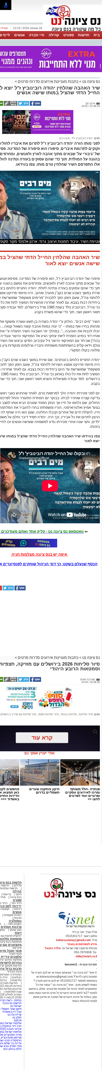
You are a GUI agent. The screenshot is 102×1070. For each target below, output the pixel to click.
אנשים (19, 35)
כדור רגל (16, 903)
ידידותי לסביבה (11, 906)
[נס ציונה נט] (70, 902)
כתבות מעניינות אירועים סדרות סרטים (47, 81)
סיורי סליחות (85, 714)
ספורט (68, 35)
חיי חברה (36, 35)
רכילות (18, 909)
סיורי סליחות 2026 (48, 714)
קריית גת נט (15, 1014)
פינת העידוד (14, 971)
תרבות (18, 918)
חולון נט (17, 1017)
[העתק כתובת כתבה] (10, 104)
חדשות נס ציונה (12, 1003)
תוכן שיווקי (15, 930)
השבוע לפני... (14, 924)
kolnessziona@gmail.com (73, 940)
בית (97, 35)
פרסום (17, 1020)
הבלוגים (17, 977)
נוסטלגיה (15, 921)
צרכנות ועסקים (11, 927)
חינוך (19, 894)
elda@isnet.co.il (86, 956)
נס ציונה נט (90, 81)
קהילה (54, 35)
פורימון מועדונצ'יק (11, 1037)
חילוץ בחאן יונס (12, 1049)
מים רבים (64, 138)
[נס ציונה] (72, 30)
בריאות (7, 894)
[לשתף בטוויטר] (23, 104)
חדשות (83, 35)
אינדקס (17, 947)
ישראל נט (15, 1006)
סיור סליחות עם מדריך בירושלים (18, 714)
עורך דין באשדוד (12, 1011)
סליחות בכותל (68, 714)
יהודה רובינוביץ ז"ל (82, 138)
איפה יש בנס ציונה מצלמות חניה (39, 554)
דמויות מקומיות (12, 915)
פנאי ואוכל (15, 953)
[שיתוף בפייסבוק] (35, 104)
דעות (18, 933)
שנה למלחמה (13, 991)
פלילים (18, 885)
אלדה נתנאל (53, 948)
